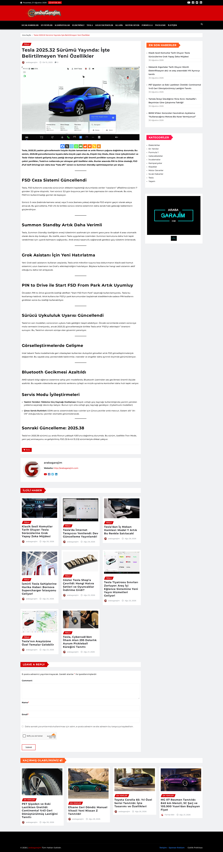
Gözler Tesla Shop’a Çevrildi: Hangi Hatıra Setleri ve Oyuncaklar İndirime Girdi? (78, 585)
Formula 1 (147, 25)
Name (25, 702)
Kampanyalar (62, 25)
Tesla (90, 25)
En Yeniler (154, 149)
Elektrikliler (154, 145)
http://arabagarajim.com (66, 468)
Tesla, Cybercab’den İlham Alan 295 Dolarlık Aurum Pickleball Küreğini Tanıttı (80, 641)
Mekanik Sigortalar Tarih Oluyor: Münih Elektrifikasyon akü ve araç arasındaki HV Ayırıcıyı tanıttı (174, 70)
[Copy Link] (94, 146)
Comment (27, 680)
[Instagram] (72, 146)
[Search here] (202, 24)
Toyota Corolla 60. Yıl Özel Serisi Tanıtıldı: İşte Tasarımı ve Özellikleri (133, 803)
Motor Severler (156, 170)
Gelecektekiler (104, 25)
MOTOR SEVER (132, 25)
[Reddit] (85, 146)
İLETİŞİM (172, 25)
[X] (67, 146)
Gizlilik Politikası (195, 848)
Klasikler (153, 167)
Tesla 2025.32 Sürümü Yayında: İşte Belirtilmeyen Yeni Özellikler (62, 35)
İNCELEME (160, 25)
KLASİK (119, 25)
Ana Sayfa (26, 35)
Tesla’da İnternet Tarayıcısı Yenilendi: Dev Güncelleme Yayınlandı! (80, 533)
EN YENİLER (46, 25)
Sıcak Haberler (30, 25)
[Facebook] (63, 146)
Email (25, 714)
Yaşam (152, 181)
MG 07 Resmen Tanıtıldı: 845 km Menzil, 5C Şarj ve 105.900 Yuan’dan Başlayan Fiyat (180, 804)
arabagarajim (32, 62)
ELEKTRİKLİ (78, 25)
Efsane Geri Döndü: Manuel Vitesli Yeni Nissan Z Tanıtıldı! (87, 810)
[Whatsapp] (76, 146)
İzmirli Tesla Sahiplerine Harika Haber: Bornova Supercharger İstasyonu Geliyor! (39, 588)
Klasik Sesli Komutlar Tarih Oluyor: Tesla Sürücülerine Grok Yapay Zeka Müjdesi (37, 531)
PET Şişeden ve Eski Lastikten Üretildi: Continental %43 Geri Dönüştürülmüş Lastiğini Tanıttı (40, 810)
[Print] (90, 146)
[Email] (81, 146)
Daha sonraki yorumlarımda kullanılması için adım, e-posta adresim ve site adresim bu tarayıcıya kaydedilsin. (79, 726)
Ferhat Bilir (169, 815)
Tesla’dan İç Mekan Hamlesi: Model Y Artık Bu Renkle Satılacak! (120, 530)
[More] (99, 146)
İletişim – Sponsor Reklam (172, 848)
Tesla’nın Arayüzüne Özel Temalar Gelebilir (38, 643)
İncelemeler (155, 159)
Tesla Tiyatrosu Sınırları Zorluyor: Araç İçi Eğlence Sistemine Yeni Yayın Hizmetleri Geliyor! (121, 589)
